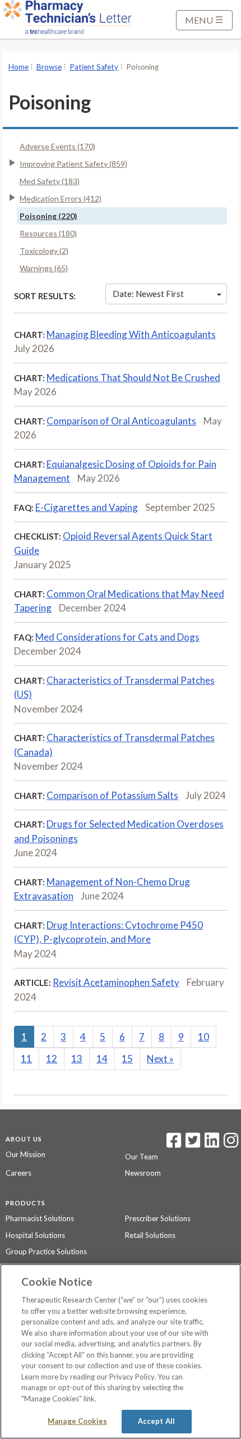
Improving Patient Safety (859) (73, 163)
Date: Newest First (148, 294)
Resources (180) (48, 233)
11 (26, 1059)
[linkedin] (212, 1143)
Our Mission (25, 1154)
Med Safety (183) (50, 181)
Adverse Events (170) (57, 146)
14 (102, 1059)
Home (18, 66)
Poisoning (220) (48, 216)
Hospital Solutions (35, 1235)
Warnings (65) (44, 268)
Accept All (156, 1421)
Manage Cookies (77, 1421)
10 (203, 1037)
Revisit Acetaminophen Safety (116, 982)
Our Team (141, 1156)
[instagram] (231, 1143)
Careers (18, 1172)
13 (76, 1059)
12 (51, 1059)
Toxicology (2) (44, 250)
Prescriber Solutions (158, 1218)
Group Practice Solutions (46, 1251)
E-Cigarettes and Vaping (86, 507)
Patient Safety (93, 66)
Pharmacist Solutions (40, 1218)
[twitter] (191, 1143)
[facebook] (173, 1143)
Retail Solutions (150, 1235)
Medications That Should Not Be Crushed (133, 377)
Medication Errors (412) (60, 198)
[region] (120, 1351)
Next (160, 1059)
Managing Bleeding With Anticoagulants (131, 334)
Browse (49, 66)
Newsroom (143, 1172)
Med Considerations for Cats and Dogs (117, 637)
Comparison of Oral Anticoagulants (121, 421)
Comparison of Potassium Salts (112, 795)
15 (127, 1059)
